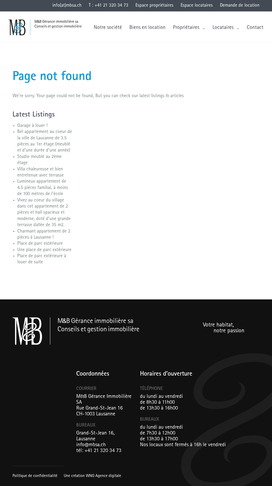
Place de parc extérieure (40, 244)
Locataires (222, 28)
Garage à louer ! (32, 126)
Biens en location (147, 28)
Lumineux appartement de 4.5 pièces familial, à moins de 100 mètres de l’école (42, 188)
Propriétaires (186, 28)
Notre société (108, 28)
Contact (255, 28)
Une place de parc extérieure (44, 250)
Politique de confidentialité (34, 476)
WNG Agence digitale (103, 476)
